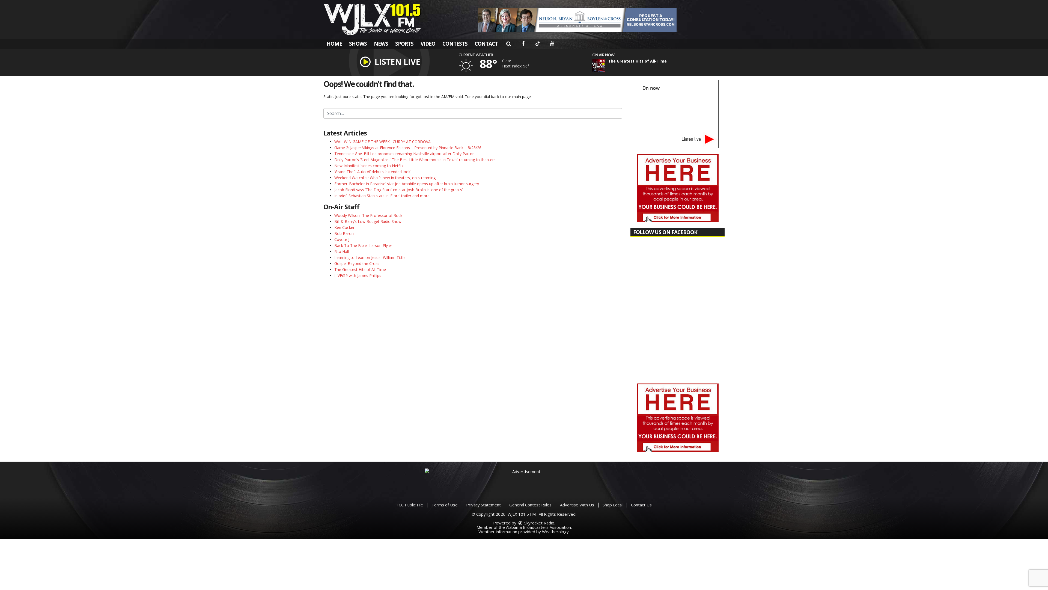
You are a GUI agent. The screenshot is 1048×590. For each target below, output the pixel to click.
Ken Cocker (344, 227)
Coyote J (341, 239)
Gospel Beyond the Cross (356, 263)
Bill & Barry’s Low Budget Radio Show (367, 221)
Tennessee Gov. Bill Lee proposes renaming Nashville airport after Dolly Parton (404, 153)
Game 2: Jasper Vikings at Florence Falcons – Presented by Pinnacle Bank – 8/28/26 (407, 147)
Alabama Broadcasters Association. (539, 527)
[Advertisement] (577, 20)
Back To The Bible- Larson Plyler (363, 245)
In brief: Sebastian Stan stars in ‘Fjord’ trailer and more (382, 195)
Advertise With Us (577, 505)
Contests (455, 43)
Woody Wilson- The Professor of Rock (368, 215)
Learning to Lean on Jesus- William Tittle (370, 257)
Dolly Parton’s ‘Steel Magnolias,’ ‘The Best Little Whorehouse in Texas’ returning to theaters (415, 159)
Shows (358, 43)
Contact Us (641, 505)
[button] (508, 43)
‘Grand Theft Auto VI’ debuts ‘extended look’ (372, 171)
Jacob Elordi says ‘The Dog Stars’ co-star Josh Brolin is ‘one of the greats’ (398, 189)
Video (428, 43)
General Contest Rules (530, 505)
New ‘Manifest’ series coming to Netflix (368, 165)
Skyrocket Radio (538, 523)
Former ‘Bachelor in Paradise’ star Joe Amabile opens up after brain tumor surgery (406, 183)
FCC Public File (410, 505)
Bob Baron (344, 233)
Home (334, 43)
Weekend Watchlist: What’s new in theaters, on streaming (385, 177)
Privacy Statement (483, 505)
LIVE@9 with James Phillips (357, 275)
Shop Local (613, 505)
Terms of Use (444, 505)
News (381, 43)
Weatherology (555, 531)
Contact (486, 43)
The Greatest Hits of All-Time (360, 269)
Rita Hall (341, 251)
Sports (404, 43)
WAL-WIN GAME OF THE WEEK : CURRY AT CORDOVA (382, 141)
